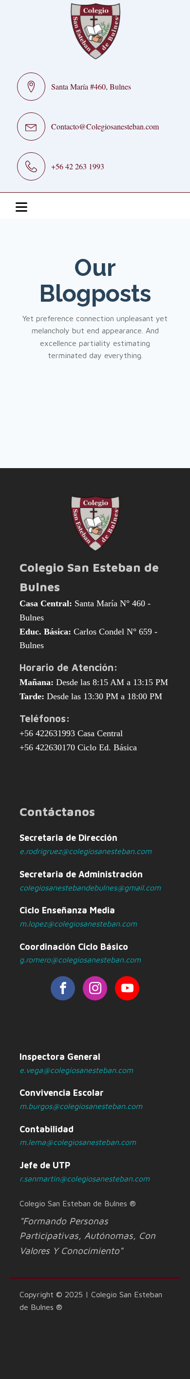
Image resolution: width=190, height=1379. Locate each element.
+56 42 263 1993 (77, 166)
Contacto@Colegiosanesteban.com (105, 126)
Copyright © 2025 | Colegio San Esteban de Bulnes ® (90, 1300)
